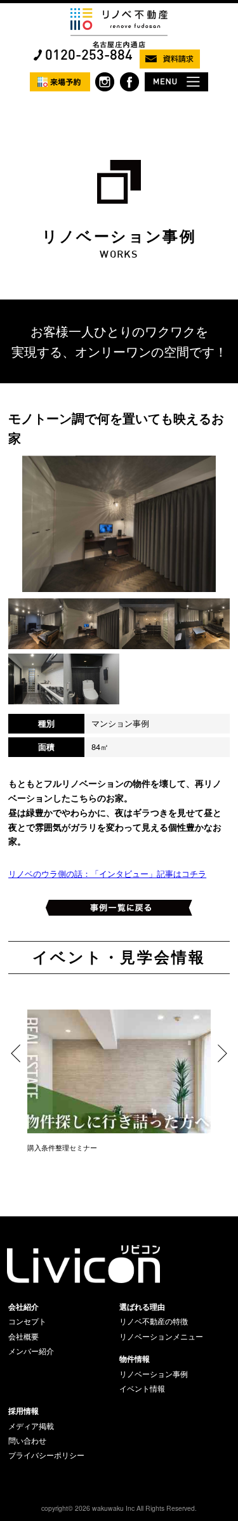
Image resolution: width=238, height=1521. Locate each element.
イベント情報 (142, 1388)
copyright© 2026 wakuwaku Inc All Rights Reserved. (119, 1508)
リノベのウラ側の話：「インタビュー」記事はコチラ (107, 873)
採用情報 (23, 1410)
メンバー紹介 (31, 1351)
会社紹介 (23, 1306)
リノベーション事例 (153, 1374)
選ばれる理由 (142, 1306)
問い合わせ (27, 1440)
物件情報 (134, 1358)
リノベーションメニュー (161, 1336)
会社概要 (23, 1336)
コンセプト (27, 1321)
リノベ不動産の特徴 (153, 1321)
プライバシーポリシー (46, 1455)
